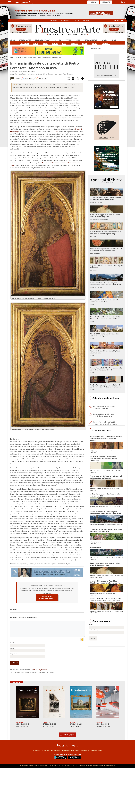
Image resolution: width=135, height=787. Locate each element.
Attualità (35, 43)
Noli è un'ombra (95, 547)
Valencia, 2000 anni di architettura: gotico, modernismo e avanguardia (104, 335)
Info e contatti (55, 751)
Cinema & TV (106, 43)
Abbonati (106, 2)
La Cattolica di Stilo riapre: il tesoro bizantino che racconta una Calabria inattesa (105, 199)
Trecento (50, 74)
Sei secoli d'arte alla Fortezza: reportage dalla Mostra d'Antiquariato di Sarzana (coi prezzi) (105, 600)
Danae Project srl (83, 765)
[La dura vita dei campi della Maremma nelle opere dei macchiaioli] (106, 501)
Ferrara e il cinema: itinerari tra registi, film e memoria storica (105, 352)
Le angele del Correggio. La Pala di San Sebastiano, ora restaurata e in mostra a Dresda (106, 582)
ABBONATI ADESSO (67, 735)
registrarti (43, 669)
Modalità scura (96, 751)
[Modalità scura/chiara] (82, 79)
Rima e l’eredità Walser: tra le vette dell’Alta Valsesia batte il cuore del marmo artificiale (105, 318)
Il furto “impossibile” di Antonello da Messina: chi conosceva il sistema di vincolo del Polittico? (106, 439)
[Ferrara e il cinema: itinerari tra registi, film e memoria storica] (106, 346)
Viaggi (69, 40)
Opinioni (59, 40)
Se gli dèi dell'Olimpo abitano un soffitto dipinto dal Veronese (106, 267)
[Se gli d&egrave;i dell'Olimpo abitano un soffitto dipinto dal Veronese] (106, 260)
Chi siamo (53, 20)
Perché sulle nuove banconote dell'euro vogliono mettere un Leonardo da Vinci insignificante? (103, 458)
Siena (45, 74)
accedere (34, 669)
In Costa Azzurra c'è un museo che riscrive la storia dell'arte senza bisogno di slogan (105, 233)
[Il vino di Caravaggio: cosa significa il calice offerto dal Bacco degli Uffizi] (106, 209)
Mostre (45, 43)
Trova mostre (91, 40)
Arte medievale (37, 74)
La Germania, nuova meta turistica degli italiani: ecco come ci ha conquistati (106, 531)
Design (78, 40)
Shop (114, 40)
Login (93, 2)
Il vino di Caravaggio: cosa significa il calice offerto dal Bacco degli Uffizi (105, 216)
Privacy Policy (85, 751)
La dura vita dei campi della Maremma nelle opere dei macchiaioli (105, 495)
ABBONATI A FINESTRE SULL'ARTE (47, 597)
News (12, 40)
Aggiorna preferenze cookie (100, 765)
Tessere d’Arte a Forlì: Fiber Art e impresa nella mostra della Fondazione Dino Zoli (106, 369)
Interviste (55, 43)
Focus (64, 43)
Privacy (90, 765)
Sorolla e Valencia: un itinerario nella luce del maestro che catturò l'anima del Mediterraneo (105, 386)
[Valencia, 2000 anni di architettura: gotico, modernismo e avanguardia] (106, 329)
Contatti (76, 20)
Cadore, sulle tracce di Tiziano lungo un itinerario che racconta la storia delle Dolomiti (105, 284)
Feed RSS (74, 751)
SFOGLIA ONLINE (22, 724)
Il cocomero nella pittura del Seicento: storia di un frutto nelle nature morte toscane (106, 250)
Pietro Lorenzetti (68, 74)
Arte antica (21, 74)
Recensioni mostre (43, 40)
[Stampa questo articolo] (73, 79)
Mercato (94, 43)
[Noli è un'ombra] (106, 553)
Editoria (84, 43)
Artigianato (74, 43)
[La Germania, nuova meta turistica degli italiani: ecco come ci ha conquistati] (106, 537)
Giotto (56, 131)
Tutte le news (24, 43)
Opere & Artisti (25, 40)
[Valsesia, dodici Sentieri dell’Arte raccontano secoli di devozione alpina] (106, 294)
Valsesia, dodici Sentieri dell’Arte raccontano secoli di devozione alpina (105, 301)
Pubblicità (86, 20)
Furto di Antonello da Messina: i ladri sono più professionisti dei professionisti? (106, 477)
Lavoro (105, 40)
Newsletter (65, 20)
